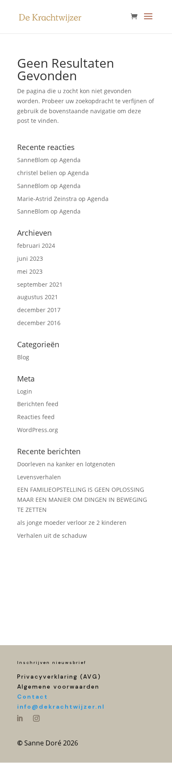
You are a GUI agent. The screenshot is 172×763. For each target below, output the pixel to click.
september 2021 (40, 284)
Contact (32, 696)
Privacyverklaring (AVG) (59, 676)
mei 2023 (30, 271)
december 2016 (39, 323)
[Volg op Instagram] (36, 718)
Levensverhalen (39, 477)
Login (24, 391)
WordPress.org (37, 430)
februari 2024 (36, 245)
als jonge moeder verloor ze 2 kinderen (71, 522)
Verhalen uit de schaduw (52, 535)
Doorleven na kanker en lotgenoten (66, 464)
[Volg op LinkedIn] (19, 718)
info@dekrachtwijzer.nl (61, 706)
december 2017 (39, 310)
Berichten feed (37, 404)
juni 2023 (30, 258)
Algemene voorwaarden (58, 686)
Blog (23, 357)
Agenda (70, 160)
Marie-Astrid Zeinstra (47, 199)
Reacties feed (36, 417)
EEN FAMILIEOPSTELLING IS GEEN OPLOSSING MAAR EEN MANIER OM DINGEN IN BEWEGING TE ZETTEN (82, 500)
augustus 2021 (37, 297)
